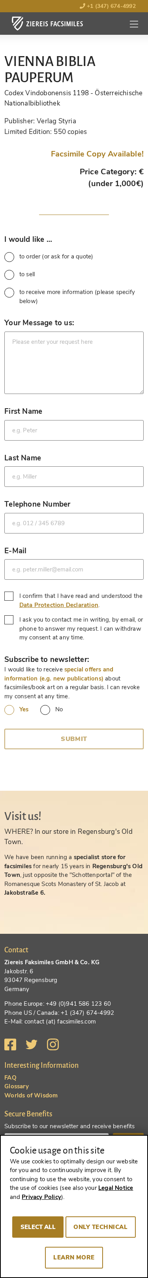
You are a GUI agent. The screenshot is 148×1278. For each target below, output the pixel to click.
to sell (27, 274)
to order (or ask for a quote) (56, 256)
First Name (23, 411)
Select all (38, 1227)
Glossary (16, 1086)
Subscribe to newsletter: (46, 659)
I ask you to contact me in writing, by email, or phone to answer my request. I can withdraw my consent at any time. (81, 628)
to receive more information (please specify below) (77, 296)
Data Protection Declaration (58, 605)
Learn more (74, 1257)
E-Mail (15, 550)
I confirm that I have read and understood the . (81, 600)
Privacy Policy (41, 1197)
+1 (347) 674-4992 (110, 6)
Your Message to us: (39, 322)
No (59, 709)
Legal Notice (115, 1188)
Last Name (22, 457)
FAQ (10, 1078)
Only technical (100, 1227)
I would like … (28, 239)
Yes (23, 709)
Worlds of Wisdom (31, 1095)
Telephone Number (37, 504)
